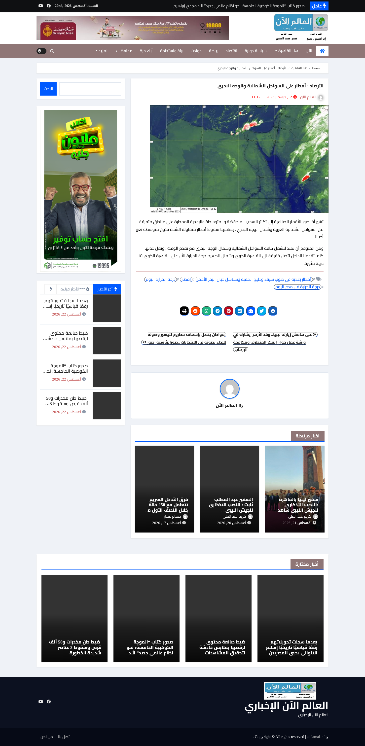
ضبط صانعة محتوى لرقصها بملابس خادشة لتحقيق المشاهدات (66, 338)
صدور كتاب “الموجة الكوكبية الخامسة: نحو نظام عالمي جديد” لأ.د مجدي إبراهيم (66, 373)
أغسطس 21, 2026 (297, 523)
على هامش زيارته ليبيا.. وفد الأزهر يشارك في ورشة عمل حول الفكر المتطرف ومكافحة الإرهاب (273, 342)
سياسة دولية (256, 51)
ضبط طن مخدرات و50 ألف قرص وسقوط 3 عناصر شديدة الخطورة (67, 403)
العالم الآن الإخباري (286, 705)
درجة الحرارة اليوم (160, 279)
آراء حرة (146, 51)
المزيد (103, 51)
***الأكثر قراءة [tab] (73, 289)
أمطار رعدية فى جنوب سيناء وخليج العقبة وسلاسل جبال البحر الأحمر (254, 279)
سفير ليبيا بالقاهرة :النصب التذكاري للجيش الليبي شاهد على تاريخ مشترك (298, 507)
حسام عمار (172, 516)
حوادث (196, 51)
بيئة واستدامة (171, 51)
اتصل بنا (64, 737)
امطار (186, 279)
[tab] (50, 289)
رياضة (213, 51)
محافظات (124, 51)
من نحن (46, 737)
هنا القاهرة (287, 51)
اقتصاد (231, 51)
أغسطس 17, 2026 (166, 523)
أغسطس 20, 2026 (231, 523)
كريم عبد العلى (299, 516)
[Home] (322, 51)
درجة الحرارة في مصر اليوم (297, 286)
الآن (309, 51)
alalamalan (315, 737)
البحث (48, 89)
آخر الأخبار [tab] (105, 289)
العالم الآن (308, 97)
